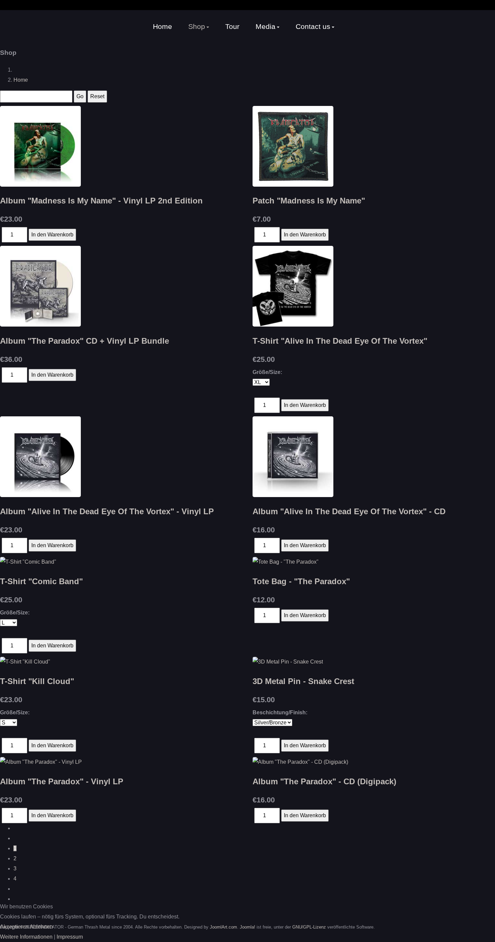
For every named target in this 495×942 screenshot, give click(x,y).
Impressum (70, 937)
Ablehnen (41, 927)
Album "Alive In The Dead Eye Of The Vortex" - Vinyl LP (107, 511)
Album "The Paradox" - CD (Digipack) (324, 781)
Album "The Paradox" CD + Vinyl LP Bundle (84, 340)
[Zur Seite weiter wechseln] (15, 889)
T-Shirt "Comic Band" (41, 581)
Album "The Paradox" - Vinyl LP (61, 781)
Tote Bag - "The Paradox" (301, 581)
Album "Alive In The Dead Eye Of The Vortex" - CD (349, 511)
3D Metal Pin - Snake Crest (303, 681)
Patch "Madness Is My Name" (309, 200)
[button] (198, 26)
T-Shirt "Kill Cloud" (37, 681)
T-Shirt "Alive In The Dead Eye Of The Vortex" (340, 340)
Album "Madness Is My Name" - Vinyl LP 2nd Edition (101, 200)
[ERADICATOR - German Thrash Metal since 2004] (22, 26)
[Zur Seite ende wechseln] (15, 899)
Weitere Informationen (26, 937)
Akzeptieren (14, 927)
